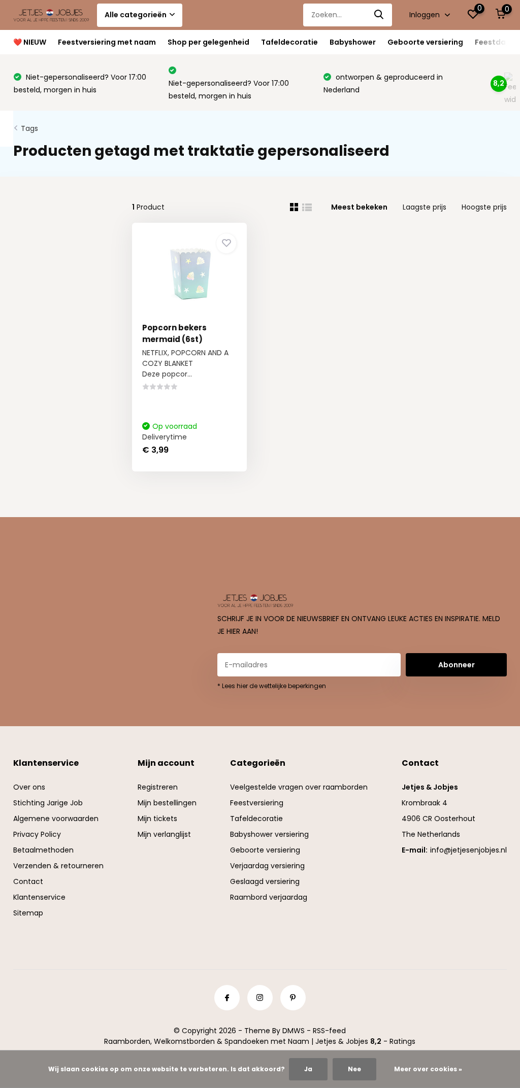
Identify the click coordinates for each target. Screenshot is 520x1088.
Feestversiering (256, 803)
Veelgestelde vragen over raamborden (299, 787)
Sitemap (28, 913)
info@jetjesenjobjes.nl (468, 850)
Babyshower (353, 42)
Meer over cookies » (428, 1069)
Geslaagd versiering (265, 881)
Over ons (29, 787)
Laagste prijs (424, 207)
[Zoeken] (379, 15)
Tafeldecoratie (289, 42)
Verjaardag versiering (267, 866)
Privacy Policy (37, 834)
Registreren (158, 787)
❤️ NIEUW (29, 42)
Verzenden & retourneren (58, 866)
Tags (29, 128)
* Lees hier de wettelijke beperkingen (271, 686)
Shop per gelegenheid (208, 42)
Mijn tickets (157, 818)
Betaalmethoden (43, 850)
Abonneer (456, 665)
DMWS (293, 1031)
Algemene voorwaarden (56, 818)
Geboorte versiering (425, 42)
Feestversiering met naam (107, 42)
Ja (308, 1069)
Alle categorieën (136, 15)
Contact (28, 881)
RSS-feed (329, 1031)
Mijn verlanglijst (164, 834)
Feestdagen (497, 42)
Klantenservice (39, 897)
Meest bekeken (359, 207)
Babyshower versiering (269, 834)
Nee (354, 1069)
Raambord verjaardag (268, 897)
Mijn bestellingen (167, 803)
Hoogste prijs (484, 207)
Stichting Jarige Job (48, 803)
